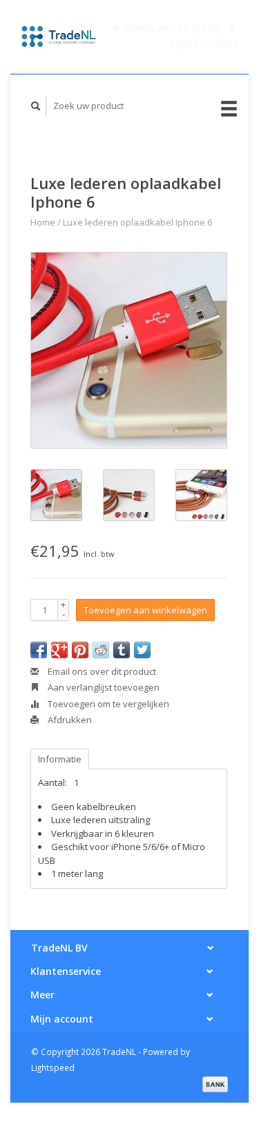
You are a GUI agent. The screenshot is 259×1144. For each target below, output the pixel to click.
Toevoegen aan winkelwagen (145, 610)
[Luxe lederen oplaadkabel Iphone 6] (129, 350)
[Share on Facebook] (38, 650)
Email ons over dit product (101, 671)
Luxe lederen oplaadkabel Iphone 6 (137, 222)
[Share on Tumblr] (121, 650)
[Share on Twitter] (142, 650)
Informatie (59, 759)
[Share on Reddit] (101, 650)
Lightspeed (53, 1067)
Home (42, 222)
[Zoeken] (36, 106)
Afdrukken (69, 719)
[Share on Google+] (59, 650)
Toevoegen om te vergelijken (107, 704)
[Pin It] (80, 650)
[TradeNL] (59, 37)
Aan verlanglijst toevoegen (103, 687)
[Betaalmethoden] (215, 1083)
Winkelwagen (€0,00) (172, 28)
